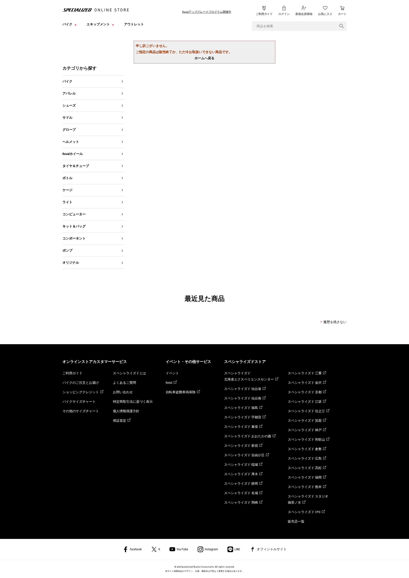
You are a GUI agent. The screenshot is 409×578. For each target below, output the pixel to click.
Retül (169, 382)
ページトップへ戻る (357, 567)
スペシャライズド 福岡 (305, 477)
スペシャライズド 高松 (305, 468)
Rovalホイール (72, 154)
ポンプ (67, 250)
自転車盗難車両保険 (181, 392)
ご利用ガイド (264, 14)
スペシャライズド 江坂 (305, 401)
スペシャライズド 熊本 (305, 487)
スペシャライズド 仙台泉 (242, 389)
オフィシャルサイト (272, 549)
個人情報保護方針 (126, 411)
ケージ (67, 190)
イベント (172, 373)
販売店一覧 (296, 521)
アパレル (69, 93)
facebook (136, 549)
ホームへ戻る (204, 58)
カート (342, 14)
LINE (237, 549)
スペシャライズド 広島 (305, 458)
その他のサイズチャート (80, 411)
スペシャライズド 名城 (241, 493)
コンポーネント (74, 238)
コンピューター (74, 214)
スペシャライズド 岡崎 (241, 502)
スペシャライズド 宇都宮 (242, 417)
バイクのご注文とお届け (80, 382)
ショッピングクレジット (80, 392)
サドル (67, 117)
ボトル (67, 178)
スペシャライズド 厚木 (241, 474)
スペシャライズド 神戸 (305, 430)
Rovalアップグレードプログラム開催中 (206, 12)
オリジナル (70, 262)
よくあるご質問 (124, 382)
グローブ (69, 129)
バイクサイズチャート (79, 401)
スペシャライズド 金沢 (305, 382)
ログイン (284, 14)
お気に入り (325, 14)
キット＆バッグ (74, 226)
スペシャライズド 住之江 (306, 411)
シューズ (69, 105)
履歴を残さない (335, 322)
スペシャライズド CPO (304, 512)
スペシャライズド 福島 (241, 408)
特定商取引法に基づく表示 (133, 401)
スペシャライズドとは (129, 373)
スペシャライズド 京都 (305, 392)
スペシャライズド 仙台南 (242, 398)
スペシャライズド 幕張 (241, 427)
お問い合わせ (123, 392)
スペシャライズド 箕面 (305, 420)
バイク (67, 81)
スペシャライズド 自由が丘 (244, 455)
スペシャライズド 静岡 (241, 483)
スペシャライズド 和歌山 (306, 439)
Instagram (211, 549)
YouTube (182, 549)
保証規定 (119, 420)
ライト (67, 202)
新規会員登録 (303, 14)
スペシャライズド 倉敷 (305, 449)
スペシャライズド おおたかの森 (247, 436)
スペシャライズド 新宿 (241, 445)
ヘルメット (70, 142)
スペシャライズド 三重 (305, 373)
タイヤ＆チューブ (75, 166)
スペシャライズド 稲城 (241, 464)
